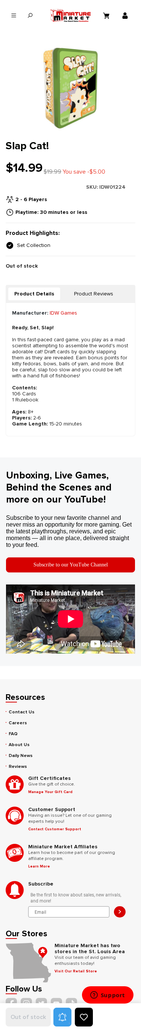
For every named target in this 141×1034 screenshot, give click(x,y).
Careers (18, 723)
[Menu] (14, 15)
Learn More (39, 866)
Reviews (18, 766)
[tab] (34, 294)
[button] (62, 1017)
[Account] (126, 15)
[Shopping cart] (107, 15)
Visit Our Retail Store (76, 971)
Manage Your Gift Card (50, 792)
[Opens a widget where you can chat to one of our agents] (107, 995)
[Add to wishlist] (84, 1017)
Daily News (21, 755)
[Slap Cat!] (70, 88)
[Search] (30, 15)
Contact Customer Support (54, 829)
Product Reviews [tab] (93, 294)
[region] (70, 88)
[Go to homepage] (70, 15)
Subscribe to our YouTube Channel (70, 565)
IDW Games (63, 313)
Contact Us (22, 712)
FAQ (13, 734)
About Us (19, 745)
